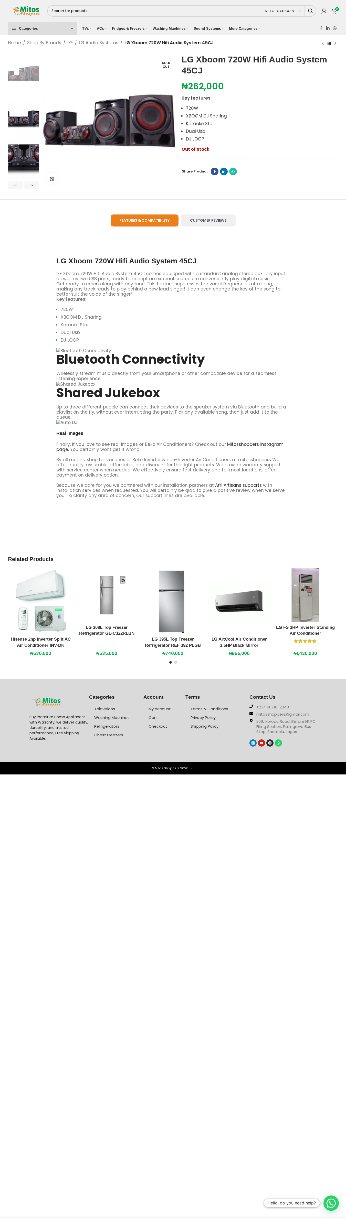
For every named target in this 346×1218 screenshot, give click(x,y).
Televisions (104, 709)
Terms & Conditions (209, 709)
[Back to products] (329, 43)
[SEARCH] (310, 11)
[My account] (324, 11)
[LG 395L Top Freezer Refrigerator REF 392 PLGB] (173, 601)
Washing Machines (112, 717)
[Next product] (335, 43)
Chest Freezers (108, 735)
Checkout (158, 726)
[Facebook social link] (321, 28)
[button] (15, 185)
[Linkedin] (253, 743)
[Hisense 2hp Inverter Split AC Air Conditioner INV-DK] (41, 601)
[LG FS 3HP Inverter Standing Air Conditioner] (305, 595)
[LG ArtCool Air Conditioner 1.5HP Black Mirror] (239, 601)
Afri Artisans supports (238, 485)
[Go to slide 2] (175, 663)
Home (14, 42)
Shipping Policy (204, 726)
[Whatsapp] (278, 743)
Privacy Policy (203, 717)
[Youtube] (261, 743)
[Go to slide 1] (170, 663)
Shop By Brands (44, 42)
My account (160, 709)
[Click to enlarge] (52, 179)
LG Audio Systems (98, 42)
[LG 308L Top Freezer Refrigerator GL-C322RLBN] (107, 595)
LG (70, 42)
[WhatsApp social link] (334, 28)
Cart (153, 717)
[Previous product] (323, 43)
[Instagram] (270, 743)
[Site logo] (25, 10)
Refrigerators (106, 726)
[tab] (145, 220)
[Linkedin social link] (327, 28)
